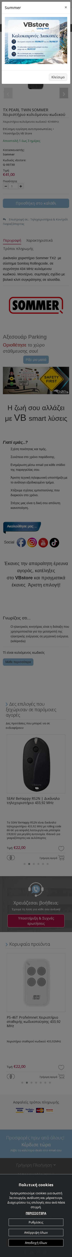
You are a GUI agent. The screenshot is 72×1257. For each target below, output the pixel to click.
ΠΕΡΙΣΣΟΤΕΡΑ (36, 1213)
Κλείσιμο (58, 77)
